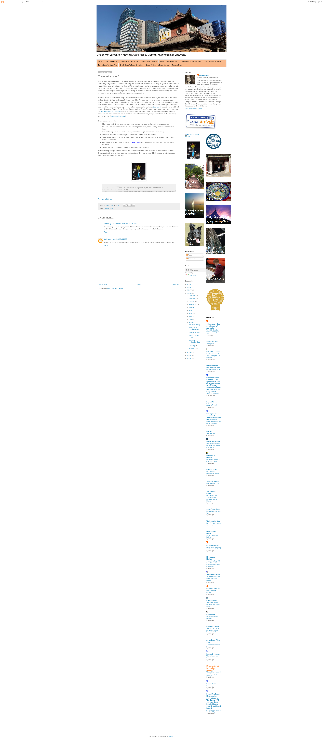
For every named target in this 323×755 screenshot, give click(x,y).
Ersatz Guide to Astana (149, 61)
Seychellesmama (212, 481)
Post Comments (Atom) (115, 288)
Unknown (107, 239)
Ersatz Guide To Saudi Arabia (191, 61)
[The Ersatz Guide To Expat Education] (215, 283)
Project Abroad (211, 402)
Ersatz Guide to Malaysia (168, 61)
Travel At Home (177, 65)
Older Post (175, 285)
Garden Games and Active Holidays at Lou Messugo (213, 355)
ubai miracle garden (118, 116)
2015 (189, 352)
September (193, 304)
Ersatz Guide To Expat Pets (107, 65)
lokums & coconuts (213, 654)
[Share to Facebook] (131, 205)
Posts (190, 255)
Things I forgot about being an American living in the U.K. (212, 630)
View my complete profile (193, 109)
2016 (189, 293)
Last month (157, 107)
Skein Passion (210, 433)
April (190, 319)
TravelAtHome (108, 208)
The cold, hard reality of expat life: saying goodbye (213, 674)
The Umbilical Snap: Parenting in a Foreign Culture (213, 604)
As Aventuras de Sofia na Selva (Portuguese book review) (213, 445)
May (190, 316)
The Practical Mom (213, 575)
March (191, 322)
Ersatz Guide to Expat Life (129, 61)
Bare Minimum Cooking (213, 523)
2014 (189, 355)
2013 (189, 358)
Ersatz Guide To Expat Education (131, 65)
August (191, 307)
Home (100, 61)
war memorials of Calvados (111, 112)
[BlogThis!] (127, 205)
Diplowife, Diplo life (213, 588)
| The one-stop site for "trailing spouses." (213, 668)
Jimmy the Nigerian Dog (194, 341)
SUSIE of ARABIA (212, 545)
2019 (189, 284)
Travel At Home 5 (194, 332)
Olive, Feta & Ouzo (213, 509)
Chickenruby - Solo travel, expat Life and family (213, 326)
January (192, 349)
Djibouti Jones (211, 469)
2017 (189, 290)
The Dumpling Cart (213, 521)
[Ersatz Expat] (193, 159)
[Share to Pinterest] (134, 205)
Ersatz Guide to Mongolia (212, 61)
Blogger (170, 736)
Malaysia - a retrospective (194, 329)
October (192, 302)
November (192, 299)
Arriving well (210, 343)
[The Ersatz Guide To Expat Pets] (194, 246)
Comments (192, 259)
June (191, 313)
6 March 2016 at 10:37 (119, 239)
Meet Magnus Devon (212, 483)
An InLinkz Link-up (105, 199)
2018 (189, 287)
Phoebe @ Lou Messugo (112, 224)
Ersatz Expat (204, 75)
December (192, 296)
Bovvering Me (210, 686)
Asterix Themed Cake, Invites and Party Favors (213, 578)
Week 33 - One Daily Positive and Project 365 (212, 332)
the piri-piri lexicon (213, 442)
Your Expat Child (212, 342)
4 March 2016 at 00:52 (130, 224)
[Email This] (124, 205)
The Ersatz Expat (111, 61)
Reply (106, 232)
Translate (193, 275)
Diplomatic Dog (211, 684)
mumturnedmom (212, 366)
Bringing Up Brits (212, 626)
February (192, 346)
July (190, 310)
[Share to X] (129, 205)
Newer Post (103, 285)
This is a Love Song (212, 394)
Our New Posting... (195, 325)
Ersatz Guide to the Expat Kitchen (157, 65)
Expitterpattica (211, 600)
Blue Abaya (210, 614)
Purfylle (209, 431)
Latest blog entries (213, 352)
